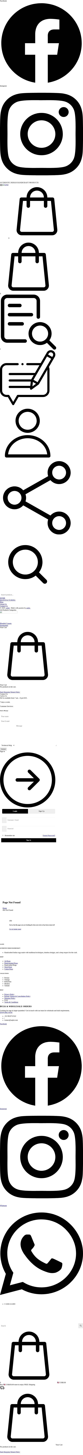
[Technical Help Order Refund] (7, 745)
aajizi (8, 608)
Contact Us (4, 606)
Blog (1, 602)
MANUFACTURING (7, 600)
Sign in (28, 840)
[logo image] (5, 185)
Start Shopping (5, 692)
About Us (3, 604)
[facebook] (0, 536)
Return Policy (15, 692)
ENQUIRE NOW (6, 1012)
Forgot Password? (49, 835)
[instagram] (4, 536)
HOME (2, 598)
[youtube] (5, 536)
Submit (3, 749)
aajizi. (28, 608)
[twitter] (2, 536)
